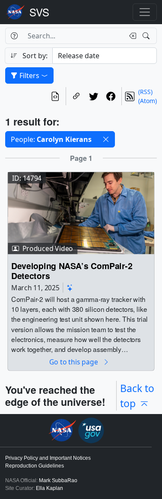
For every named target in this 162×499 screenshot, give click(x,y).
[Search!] (147, 36)
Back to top (137, 395)
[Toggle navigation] (145, 12)
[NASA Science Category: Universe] (70, 287)
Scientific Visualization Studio (39, 12)
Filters (29, 75)
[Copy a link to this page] (76, 96)
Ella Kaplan (49, 488)
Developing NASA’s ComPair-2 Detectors (71, 271)
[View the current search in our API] (55, 96)
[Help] (14, 36)
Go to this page (74, 362)
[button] (106, 139)
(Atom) (147, 101)
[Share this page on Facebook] (111, 96)
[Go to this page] (81, 212)
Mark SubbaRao (58, 480)
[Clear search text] (131, 36)
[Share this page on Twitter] (94, 96)
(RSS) (145, 92)
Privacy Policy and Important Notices (48, 458)
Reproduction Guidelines (34, 466)
